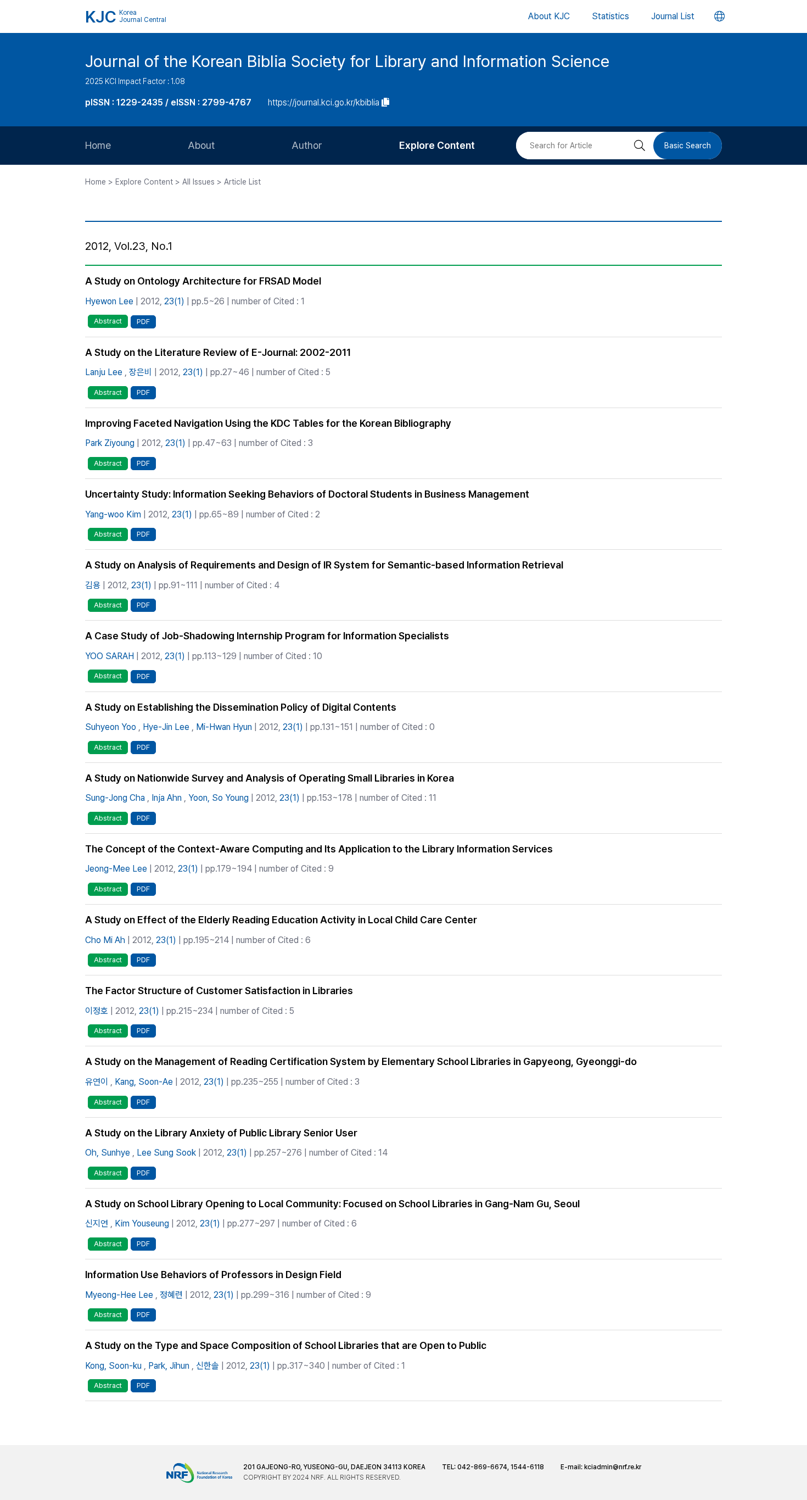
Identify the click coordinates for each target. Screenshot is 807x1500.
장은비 (140, 372)
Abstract (108, 321)
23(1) (174, 301)
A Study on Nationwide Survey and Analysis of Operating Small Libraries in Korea (269, 778)
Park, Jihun (168, 1365)
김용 (92, 585)
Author (307, 145)
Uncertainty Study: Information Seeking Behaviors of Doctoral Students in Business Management (307, 494)
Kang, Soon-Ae (144, 1082)
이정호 (96, 1011)
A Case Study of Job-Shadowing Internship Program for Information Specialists (267, 636)
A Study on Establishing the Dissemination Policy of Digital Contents (240, 707)
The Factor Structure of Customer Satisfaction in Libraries (219, 990)
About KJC (549, 16)
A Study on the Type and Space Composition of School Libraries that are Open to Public (285, 1345)
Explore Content (437, 145)
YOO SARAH (109, 656)
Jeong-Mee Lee (116, 868)
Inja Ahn (167, 798)
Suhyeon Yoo (110, 727)
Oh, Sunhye (107, 1152)
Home (98, 145)
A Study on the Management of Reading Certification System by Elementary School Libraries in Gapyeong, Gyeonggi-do (361, 1061)
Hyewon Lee (109, 301)
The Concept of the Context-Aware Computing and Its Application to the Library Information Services (319, 849)
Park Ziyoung (109, 443)
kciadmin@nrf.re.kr (612, 1467)
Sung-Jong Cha (115, 798)
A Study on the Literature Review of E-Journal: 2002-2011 (218, 352)
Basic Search (687, 145)
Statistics (610, 16)
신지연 (96, 1223)
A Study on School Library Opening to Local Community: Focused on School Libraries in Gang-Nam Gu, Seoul (332, 1203)
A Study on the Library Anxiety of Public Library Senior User (221, 1133)
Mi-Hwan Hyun (224, 727)
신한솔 (207, 1365)
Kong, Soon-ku (113, 1365)
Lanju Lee (103, 372)
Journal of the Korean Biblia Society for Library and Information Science (347, 61)
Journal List (672, 16)
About (201, 145)
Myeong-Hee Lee (119, 1295)
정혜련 (171, 1295)
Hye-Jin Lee (166, 727)
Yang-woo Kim (113, 514)
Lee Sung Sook (166, 1152)
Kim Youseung (142, 1223)
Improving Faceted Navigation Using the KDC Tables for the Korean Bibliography (268, 423)
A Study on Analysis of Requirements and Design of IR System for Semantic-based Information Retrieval (324, 565)
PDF (143, 321)
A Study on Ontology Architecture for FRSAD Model (203, 281)
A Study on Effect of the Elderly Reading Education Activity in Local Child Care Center (281, 919)
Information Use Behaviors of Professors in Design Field (213, 1274)
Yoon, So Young (218, 798)
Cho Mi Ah (105, 940)
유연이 (96, 1082)
